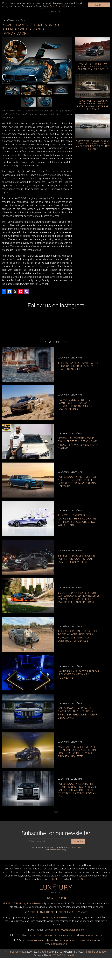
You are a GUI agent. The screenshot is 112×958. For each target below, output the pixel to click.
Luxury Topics (10, 865)
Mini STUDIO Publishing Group (63, 955)
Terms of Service (55, 850)
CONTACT (82, 912)
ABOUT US (29, 912)
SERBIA (62, 898)
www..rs (52, 929)
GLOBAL (50, 898)
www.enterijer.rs (37, 940)
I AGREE (99, 5)
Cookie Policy (49, 6)
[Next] (69, 60)
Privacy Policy (76, 847)
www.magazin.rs (41, 935)
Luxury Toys (7, 20)
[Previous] (4, 60)
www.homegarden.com (63, 940)
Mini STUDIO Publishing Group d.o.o (21, 903)
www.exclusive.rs (90, 935)
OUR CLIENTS (66, 912)
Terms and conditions (95, 951)
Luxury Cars (19, 20)
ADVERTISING (47, 912)
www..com (72, 929)
